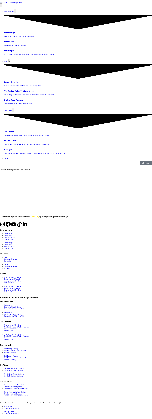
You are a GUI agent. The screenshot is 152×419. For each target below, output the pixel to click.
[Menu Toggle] (1, 5)
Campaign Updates (10, 259)
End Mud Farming (10, 352)
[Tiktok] (19, 224)
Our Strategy (8, 233)
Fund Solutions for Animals (13, 277)
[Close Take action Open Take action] (13, 110)
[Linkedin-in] (25, 224)
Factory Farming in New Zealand (15, 385)
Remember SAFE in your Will (14, 309)
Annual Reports (9, 237)
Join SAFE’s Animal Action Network (16, 327)
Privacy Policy (9, 406)
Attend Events (8, 331)
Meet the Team (9, 239)
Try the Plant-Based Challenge (14, 369)
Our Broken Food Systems (13, 387)
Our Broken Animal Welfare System (16, 388)
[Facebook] (8, 224)
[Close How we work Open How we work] (15, 11)
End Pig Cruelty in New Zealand (15, 350)
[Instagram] (2, 224)
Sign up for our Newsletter (13, 281)
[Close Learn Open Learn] (9, 60)
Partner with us (9, 283)
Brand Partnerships (10, 329)
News (6, 257)
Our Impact (8, 235)
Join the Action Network (12, 279)
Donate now (8, 305)
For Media (7, 261)
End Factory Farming (11, 349)
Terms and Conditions (11, 408)
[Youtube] (13, 224)
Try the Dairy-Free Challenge (13, 370)
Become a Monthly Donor (12, 307)
